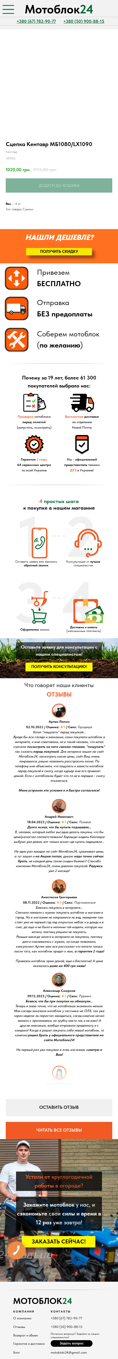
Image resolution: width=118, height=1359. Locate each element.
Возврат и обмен (25, 1335)
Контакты (61, 1311)
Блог (16, 1352)
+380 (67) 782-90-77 (66, 1318)
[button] (59, 251)
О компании (22, 1318)
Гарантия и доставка (29, 1344)
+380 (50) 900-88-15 (66, 1327)
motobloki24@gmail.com (69, 1352)
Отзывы (19, 1327)
